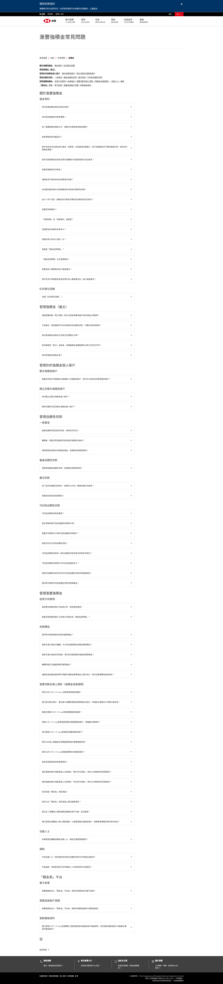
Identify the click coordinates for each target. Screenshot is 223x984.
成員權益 (71, 81)
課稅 (122, 81)
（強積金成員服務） (101, 81)
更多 (76, 976)
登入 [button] (178, 14)
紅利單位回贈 (69, 66)
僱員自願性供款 (70, 77)
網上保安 (63, 976)
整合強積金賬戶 (68, 73)
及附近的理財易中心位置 (90, 966)
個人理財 (42, 14)
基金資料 (58, 66)
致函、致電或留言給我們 (53, 966)
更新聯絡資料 (85, 85)
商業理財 (50, 14)
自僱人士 (115, 81)
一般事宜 (58, 77)
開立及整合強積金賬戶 (86, 73)
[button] (87, 107)
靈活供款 (82, 77)
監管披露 (70, 976)
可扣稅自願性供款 (94, 77)
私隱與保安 (43, 976)
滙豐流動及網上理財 (84, 81)
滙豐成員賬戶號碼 (71, 85)
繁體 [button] (171, 14)
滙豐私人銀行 (60, 14)
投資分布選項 (60, 81)
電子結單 (58, 85)
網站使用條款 (54, 976)
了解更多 (93, 9)
